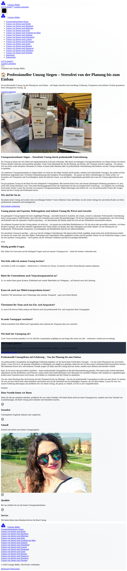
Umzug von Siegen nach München (19, 28)
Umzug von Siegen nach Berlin (18, 24)
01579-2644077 (7, 7)
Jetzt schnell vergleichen (10, 206)
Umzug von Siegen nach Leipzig (19, 39)
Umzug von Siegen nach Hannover (20, 48)
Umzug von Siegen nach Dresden (19, 53)
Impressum (10, 55)
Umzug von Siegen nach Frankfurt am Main (23, 33)
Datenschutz (11, 57)
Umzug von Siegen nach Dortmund (20, 42)
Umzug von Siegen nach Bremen (19, 46)
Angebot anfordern (21, 7)
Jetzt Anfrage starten (9, 352)
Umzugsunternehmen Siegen (17, 22)
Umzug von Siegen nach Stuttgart (19, 35)
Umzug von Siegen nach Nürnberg (19, 50)
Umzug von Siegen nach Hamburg (19, 26)
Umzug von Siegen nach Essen (18, 44)
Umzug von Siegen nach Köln (18, 30)
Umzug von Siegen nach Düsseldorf (20, 37)
